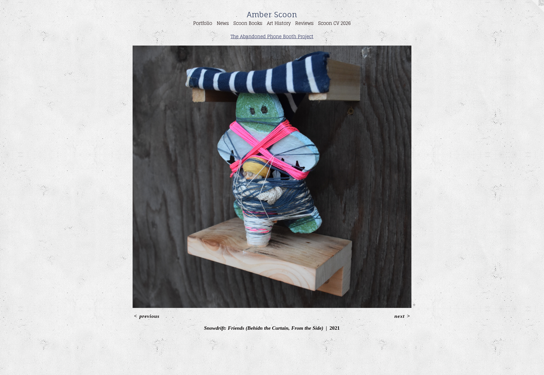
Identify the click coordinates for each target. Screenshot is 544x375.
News (223, 23)
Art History (279, 23)
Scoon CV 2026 (334, 23)
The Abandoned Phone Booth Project (271, 36)
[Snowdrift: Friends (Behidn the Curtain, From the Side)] (272, 177)
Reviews (304, 23)
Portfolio (202, 23)
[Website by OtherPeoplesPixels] (532, 11)
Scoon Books (247, 23)
